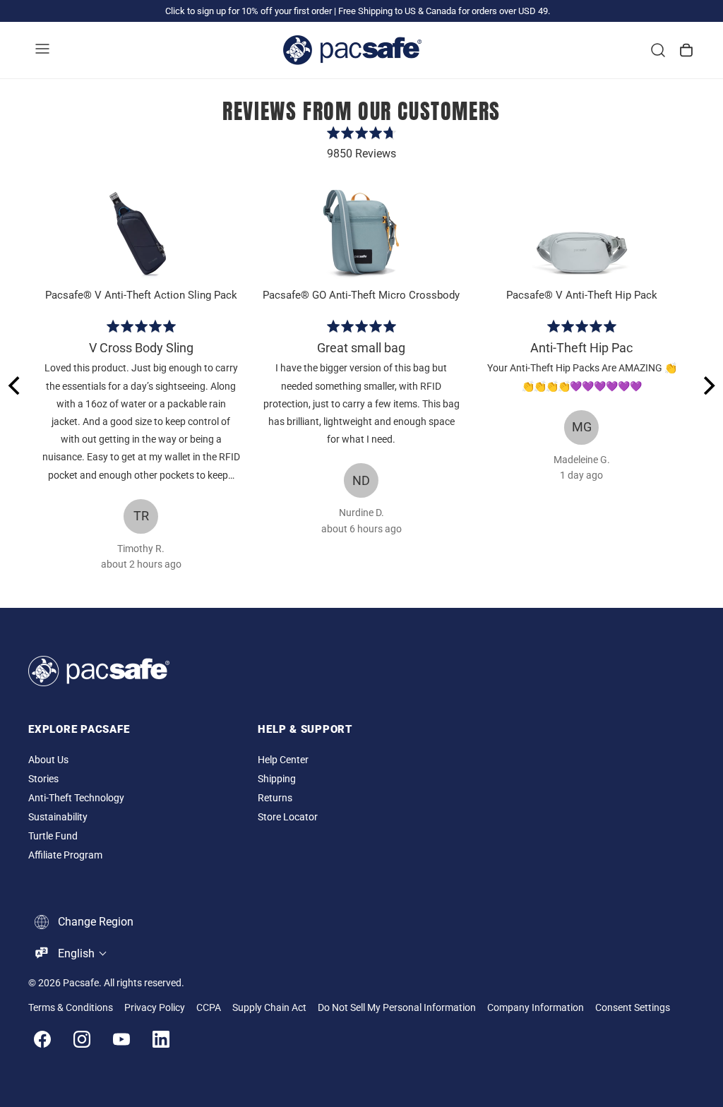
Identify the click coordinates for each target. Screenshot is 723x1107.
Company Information (535, 1008)
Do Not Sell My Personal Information (397, 1008)
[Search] (658, 50)
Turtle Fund (53, 836)
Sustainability (58, 817)
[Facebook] (42, 1039)
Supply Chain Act (269, 1008)
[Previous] (15, 385)
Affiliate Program (65, 855)
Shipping (277, 779)
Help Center (283, 760)
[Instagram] (82, 1039)
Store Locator (288, 817)
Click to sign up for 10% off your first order (248, 11)
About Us (48, 760)
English (76, 953)
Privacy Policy (154, 1008)
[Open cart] (686, 50)
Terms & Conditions (70, 1008)
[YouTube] (121, 1039)
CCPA (208, 1008)
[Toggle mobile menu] (42, 50)
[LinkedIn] (161, 1039)
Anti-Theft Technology (76, 798)
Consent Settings (632, 1008)
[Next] (707, 385)
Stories (43, 779)
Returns (275, 798)
